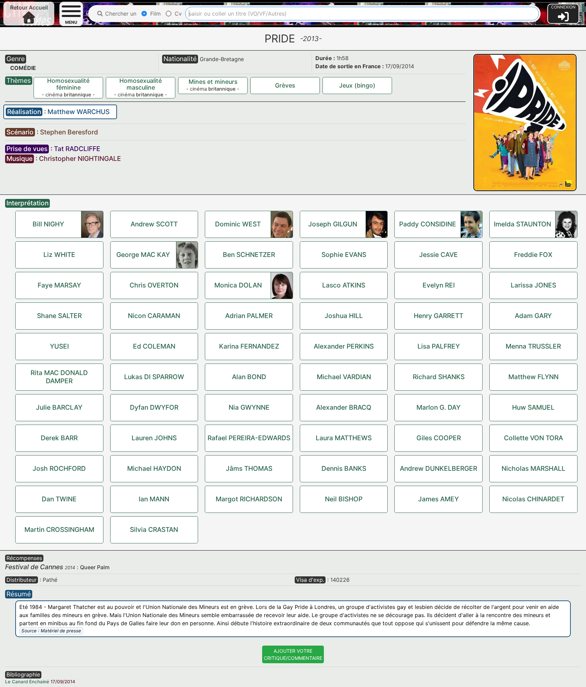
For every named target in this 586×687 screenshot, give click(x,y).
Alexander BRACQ (343, 407)
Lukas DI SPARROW (154, 377)
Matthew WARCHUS (78, 112)
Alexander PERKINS (344, 346)
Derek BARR (59, 438)
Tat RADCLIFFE (77, 149)
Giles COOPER (438, 438)
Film (155, 13)
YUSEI (59, 346)
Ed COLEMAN (154, 346)
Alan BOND (249, 377)
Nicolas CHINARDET (533, 499)
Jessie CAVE (438, 254)
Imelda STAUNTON (522, 224)
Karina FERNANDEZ (249, 346)
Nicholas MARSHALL (533, 468)
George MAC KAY (143, 254)
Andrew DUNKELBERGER (438, 468)
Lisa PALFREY (438, 346)
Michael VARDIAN (344, 377)
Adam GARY (533, 316)
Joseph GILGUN (332, 224)
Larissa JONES (533, 285)
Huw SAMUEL (533, 407)
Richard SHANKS (439, 377)
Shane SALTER (59, 316)
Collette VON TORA (533, 438)
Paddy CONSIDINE (427, 224)
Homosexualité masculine (140, 84)
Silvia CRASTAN (154, 529)
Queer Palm (95, 567)
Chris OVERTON (154, 285)
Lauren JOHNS (154, 438)
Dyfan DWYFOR (154, 407)
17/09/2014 (63, 681)
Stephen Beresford (69, 132)
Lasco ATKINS (343, 285)
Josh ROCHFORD (59, 468)
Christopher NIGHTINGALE (80, 158)
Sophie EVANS (343, 254)
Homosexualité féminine (68, 84)
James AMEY (438, 499)
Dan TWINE (59, 499)
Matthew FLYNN (533, 377)
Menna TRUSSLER (533, 346)
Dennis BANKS (343, 468)
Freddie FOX (533, 254)
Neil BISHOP (344, 499)
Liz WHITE (59, 254)
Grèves (285, 85)
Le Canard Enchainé (27, 681)
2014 (70, 567)
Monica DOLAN (238, 285)
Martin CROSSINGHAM (59, 529)
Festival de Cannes (34, 567)
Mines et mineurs (213, 81)
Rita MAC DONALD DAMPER (59, 377)
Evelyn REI (439, 285)
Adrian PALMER (249, 316)
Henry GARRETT (438, 316)
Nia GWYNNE (249, 407)
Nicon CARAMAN (154, 316)
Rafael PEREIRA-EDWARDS (249, 438)
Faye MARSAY (59, 285)
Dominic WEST (238, 224)
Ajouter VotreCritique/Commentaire (293, 654)
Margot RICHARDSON (249, 499)
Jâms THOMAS (249, 468)
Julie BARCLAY (59, 407)
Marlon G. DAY (438, 407)
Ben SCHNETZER (249, 254)
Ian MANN (154, 499)
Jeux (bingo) (357, 85)
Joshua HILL (344, 316)
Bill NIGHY (48, 224)
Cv (177, 13)
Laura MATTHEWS (344, 438)
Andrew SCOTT (154, 224)
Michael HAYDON (154, 468)
